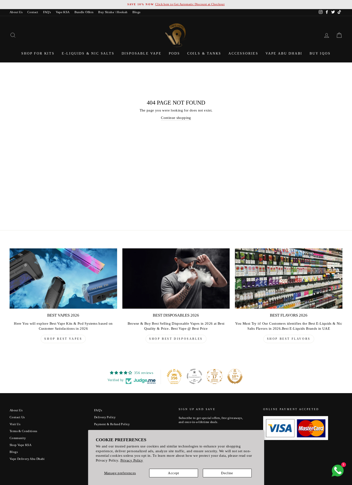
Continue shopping (176, 118)
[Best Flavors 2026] (288, 278)
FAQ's (47, 12)
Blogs (136, 12)
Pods (174, 53)
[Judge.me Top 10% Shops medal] (235, 376)
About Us (16, 12)
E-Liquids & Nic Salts (88, 53)
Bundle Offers (84, 12)
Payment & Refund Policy (112, 424)
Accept (173, 473)
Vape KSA (63, 12)
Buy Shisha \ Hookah (112, 12)
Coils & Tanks (204, 53)
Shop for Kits (37, 53)
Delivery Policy (105, 417)
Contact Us (17, 417)
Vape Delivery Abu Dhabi (27, 459)
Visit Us (15, 424)
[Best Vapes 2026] (63, 278)
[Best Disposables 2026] (176, 278)
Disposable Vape (142, 53)
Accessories (243, 53)
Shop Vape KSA (20, 445)
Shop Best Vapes (63, 338)
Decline (227, 473)
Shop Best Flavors (289, 338)
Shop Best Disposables (176, 338)
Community (18, 438)
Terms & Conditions (23, 431)
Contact (32, 12)
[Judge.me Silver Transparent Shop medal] (194, 376)
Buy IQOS (320, 53)
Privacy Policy (131, 460)
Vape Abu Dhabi (284, 53)
